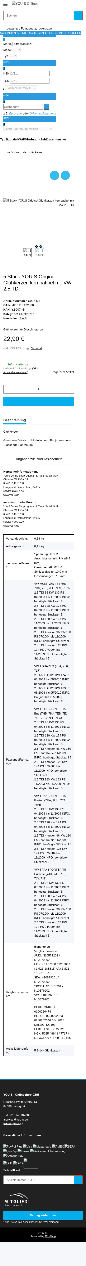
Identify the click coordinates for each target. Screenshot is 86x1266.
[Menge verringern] (8, 389)
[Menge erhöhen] (69, 389)
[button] (66, 4)
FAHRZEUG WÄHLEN (20, 88)
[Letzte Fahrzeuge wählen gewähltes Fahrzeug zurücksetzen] (29, 129)
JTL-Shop (50, 1236)
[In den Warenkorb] (6, 165)
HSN (6, 73)
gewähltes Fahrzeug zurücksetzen (29, 28)
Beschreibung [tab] (14, 420)
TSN (6, 80)
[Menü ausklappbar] (5, 2)
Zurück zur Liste (16, 152)
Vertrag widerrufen (43, 1215)
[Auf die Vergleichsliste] (54, 175)
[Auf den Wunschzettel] (65, 175)
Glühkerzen (26, 314)
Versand (36, 348)
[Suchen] (78, 15)
